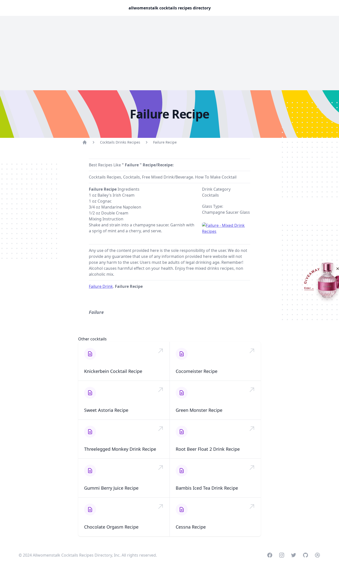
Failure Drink (101, 286)
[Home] (84, 142)
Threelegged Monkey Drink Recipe (120, 449)
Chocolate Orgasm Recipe (111, 527)
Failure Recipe (165, 142)
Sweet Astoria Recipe (106, 410)
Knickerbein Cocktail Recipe (113, 371)
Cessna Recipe (191, 527)
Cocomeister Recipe (196, 371)
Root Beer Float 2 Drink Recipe (208, 449)
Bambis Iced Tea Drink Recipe (207, 488)
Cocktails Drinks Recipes (120, 142)
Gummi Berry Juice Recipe (111, 488)
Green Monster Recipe (199, 410)
